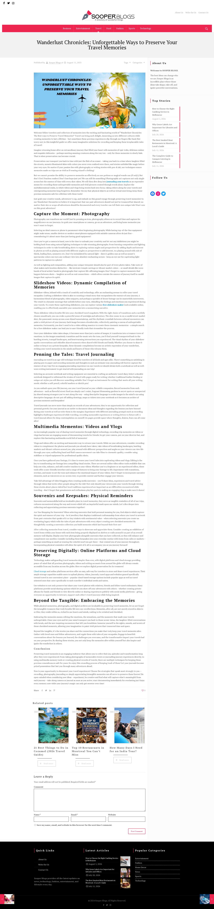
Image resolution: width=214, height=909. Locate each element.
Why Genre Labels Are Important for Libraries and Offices (164, 127)
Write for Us (190, 12)
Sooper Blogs (55, 62)
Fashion (138, 863)
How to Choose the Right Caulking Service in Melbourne (163, 111)
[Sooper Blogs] (107, 15)
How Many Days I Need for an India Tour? (126, 749)
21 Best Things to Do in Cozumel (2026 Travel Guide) (51, 751)
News (137, 871)
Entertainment (142, 858)
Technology (140, 880)
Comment (38, 786)
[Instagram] (13, 3)
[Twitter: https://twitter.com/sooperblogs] (163, 193)
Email (74, 814)
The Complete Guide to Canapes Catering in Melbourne (162, 158)
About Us (179, 12)
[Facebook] (4, 3)
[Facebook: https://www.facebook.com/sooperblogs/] (152, 193)
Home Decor (140, 867)
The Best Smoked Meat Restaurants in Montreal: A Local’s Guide (164, 143)
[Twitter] (9, 3)
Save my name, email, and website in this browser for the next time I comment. (74, 825)
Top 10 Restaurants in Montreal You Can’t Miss (88, 751)
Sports (138, 876)
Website (112, 814)
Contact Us (203, 12)
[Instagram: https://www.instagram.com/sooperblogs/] (158, 193)
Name (37, 814)
